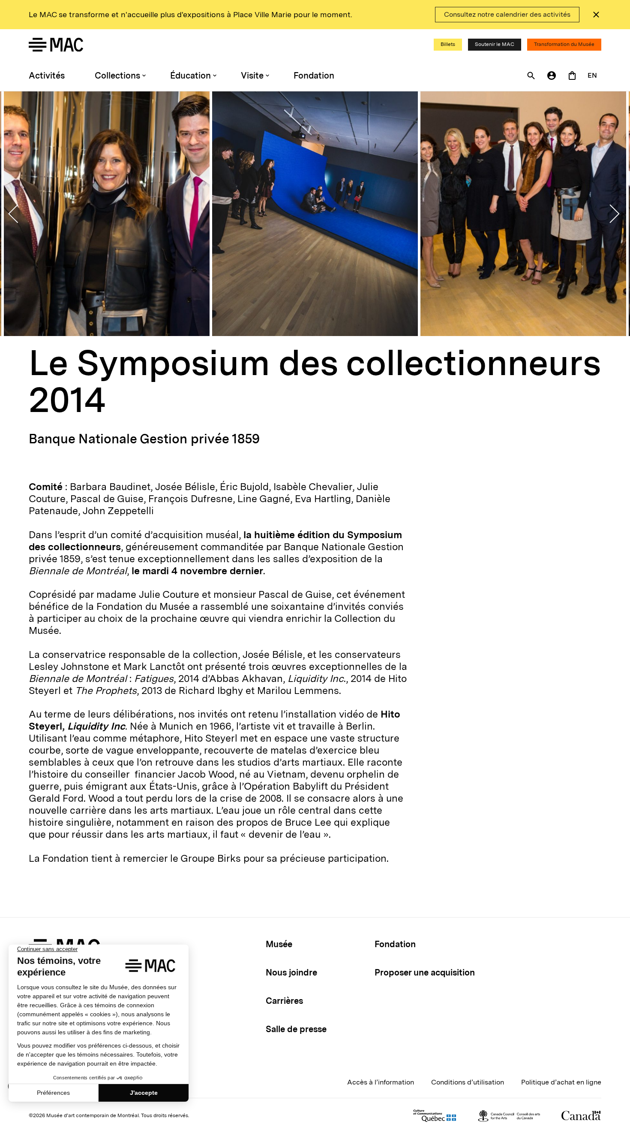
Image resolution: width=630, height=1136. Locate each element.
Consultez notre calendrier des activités (507, 14)
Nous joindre (291, 972)
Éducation (190, 75)
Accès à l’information (380, 1082)
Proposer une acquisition (425, 972)
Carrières (284, 1001)
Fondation (314, 75)
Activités (47, 75)
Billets (448, 44)
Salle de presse (296, 1029)
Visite (252, 75)
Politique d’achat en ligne (561, 1082)
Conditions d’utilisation (467, 1082)
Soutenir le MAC (494, 44)
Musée (279, 944)
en (592, 75)
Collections (117, 75)
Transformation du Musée (564, 44)
